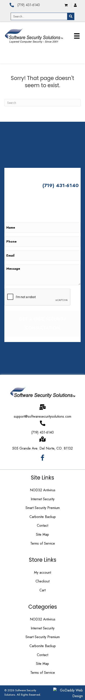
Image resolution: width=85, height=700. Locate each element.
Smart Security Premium (43, 507)
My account (42, 572)
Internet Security (42, 499)
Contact (42, 525)
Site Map (42, 534)
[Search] (70, 16)
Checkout (42, 581)
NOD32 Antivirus (42, 490)
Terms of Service (42, 543)
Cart (42, 590)
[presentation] (37, 297)
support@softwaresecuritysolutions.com (42, 416)
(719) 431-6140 (28, 4)
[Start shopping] (66, 5)
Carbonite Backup (42, 516)
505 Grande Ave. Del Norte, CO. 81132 (42, 448)
